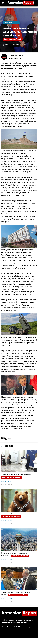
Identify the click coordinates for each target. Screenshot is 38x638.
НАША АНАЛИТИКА (6, 481)
